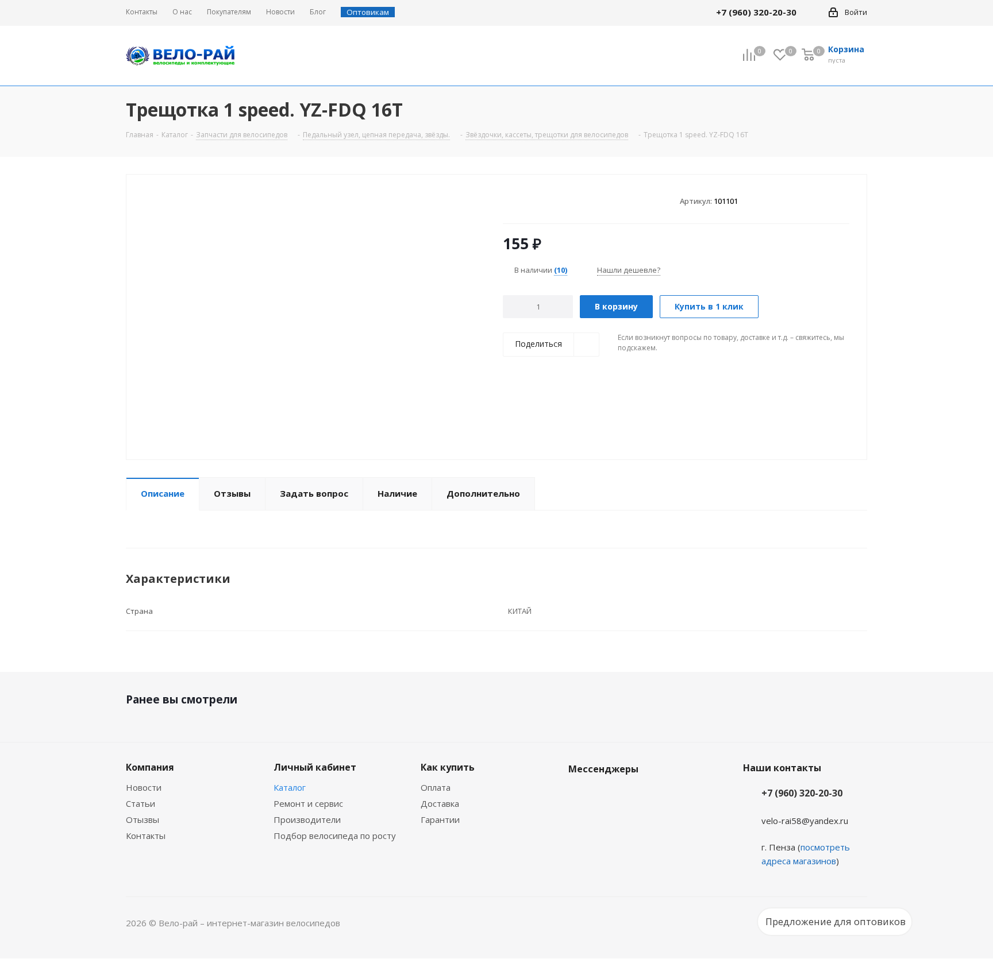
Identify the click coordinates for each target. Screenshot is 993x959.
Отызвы (142, 819)
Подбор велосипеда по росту (335, 835)
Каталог (290, 787)
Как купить (448, 767)
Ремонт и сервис (308, 803)
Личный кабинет (315, 767)
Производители (307, 819)
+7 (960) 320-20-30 (801, 793)
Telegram (608, 795)
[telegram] (813, 12)
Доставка (440, 803)
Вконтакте (579, 795)
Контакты (146, 835)
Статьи (140, 803)
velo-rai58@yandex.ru (804, 820)
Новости (143, 787)
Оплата (436, 787)
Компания (150, 767)
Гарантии (440, 819)
